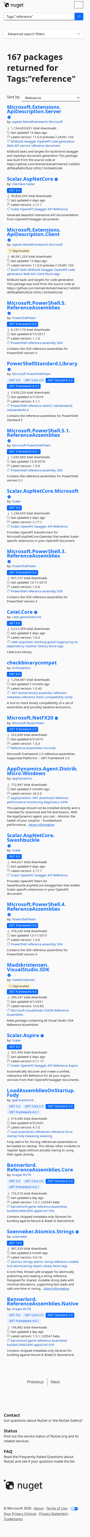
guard (51, 642)
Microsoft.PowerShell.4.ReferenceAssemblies (36, 906)
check (40, 697)
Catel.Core (20, 612)
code (54, 141)
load (14, 1132)
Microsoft (56, 121)
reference (38, 145)
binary (33, 693)
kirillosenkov (21, 668)
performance (16, 802)
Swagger (30, 141)
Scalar (30, 184)
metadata (14, 697)
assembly (49, 343)
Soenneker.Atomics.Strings (40, 1231)
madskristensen (23, 980)
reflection (60, 693)
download (46, 798)
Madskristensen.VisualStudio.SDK (28, 966)
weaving (46, 1136)
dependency (15, 646)
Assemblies (34, 748)
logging (62, 642)
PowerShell (19, 343)
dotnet (23, 693)
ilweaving (32, 1136)
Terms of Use (56, 1508)
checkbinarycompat (32, 662)
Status (10, 1431)
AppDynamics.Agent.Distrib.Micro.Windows (42, 770)
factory (43, 646)
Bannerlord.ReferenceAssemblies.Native (42, 1301)
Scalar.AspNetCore (30, 178)
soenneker (19, 1236)
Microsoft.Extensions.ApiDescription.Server (34, 109)
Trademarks (13, 1519)
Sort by (13, 96)
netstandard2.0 (18, 410)
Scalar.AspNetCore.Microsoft (42, 491)
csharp (47, 1266)
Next (55, 1382)
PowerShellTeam (24, 318)
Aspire (73, 1065)
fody (21, 1136)
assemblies (26, 1132)
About (39, 1508)
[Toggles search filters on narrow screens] (78, 34)
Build (14, 269)
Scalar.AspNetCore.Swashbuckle (31, 837)
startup (12, 1136)
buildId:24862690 (20, 1211)
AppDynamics (22, 778)
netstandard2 (63, 405)
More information (42, 824)
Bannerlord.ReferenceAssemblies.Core (40, 1167)
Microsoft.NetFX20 (30, 717)
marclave (19, 184)
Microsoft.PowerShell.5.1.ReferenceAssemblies (38, 432)
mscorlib (49, 748)
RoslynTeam (35, 723)
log (70, 642)
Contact (12, 1415)
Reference (60, 209)
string (48, 1261)
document (52, 145)
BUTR (27, 1175)
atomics (16, 1261)
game (32, 1206)
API (16, 145)
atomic (39, 1261)
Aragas (17, 1175)
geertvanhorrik (30, 617)
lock (10, 1266)
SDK (60, 343)
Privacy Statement (53, 1513)
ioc (76, 642)
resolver (31, 646)
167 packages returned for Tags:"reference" (41, 67)
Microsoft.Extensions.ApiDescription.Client (34, 231)
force (68, 1132)
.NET (14, 693)
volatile (73, 1261)
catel (16, 617)
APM (64, 802)
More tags (52, 274)
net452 (47, 405)
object (37, 1266)
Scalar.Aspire (23, 1035)
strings (28, 1261)
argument (25, 642)
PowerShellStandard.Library (42, 363)
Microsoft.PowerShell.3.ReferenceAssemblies (36, 553)
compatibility (54, 697)
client (40, 274)
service (25, 145)
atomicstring (23, 1266)
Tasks (23, 269)
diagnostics (52, 802)
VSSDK (49, 1010)
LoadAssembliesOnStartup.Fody (41, 1092)
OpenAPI (43, 141)
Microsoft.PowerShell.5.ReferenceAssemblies (36, 305)
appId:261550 (44, 1211)
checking (39, 642)
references (42, 1132)
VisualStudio (34, 1010)
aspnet (17, 121)
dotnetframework (36, 121)
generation (67, 141)
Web (10, 145)
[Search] (79, 16)
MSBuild (17, 141)
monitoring (34, 802)
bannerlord (19, 1206)
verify (68, 697)
